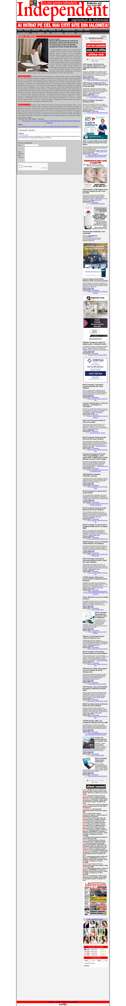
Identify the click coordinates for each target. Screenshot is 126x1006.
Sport (59, 30)
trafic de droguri (103, 648)
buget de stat (101, 203)
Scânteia (90, 355)
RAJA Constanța (91, 112)
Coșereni (89, 416)
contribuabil (98, 701)
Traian (93, 609)
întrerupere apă (104, 112)
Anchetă (27, 30)
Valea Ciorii (93, 433)
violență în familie (102, 355)
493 (96, 61)
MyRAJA (95, 633)
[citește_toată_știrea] (88, 76)
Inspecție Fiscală (99, 80)
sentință (52, 121)
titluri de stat (98, 486)
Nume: (20, 145)
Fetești (98, 503)
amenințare (99, 416)
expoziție (95, 293)
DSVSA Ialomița (91, 554)
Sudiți (97, 539)
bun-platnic (105, 701)
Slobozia (89, 648)
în (95, 792)
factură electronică (102, 776)
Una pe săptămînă (38, 33)
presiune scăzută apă (95, 505)
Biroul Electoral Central (29, 121)
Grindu (93, 755)
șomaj (104, 734)
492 (93, 61)
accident (97, 755)
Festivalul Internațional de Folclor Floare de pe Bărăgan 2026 (97, 470)
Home (20, 30)
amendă (102, 554)
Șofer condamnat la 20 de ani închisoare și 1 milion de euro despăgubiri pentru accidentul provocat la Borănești (48, 126)
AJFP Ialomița (90, 80)
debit (105, 684)
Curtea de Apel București (43, 121)
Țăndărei (98, 398)
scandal (103, 433)
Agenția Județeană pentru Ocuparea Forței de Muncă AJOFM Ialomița (95, 592)
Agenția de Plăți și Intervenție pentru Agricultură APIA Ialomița (96, 156)
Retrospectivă (69, 33)
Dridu (97, 112)
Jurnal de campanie (83, 33)
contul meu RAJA (102, 632)
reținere (95, 355)
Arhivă (87, 30)
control (106, 80)
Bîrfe (48, 33)
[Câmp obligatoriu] (95, 916)
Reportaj (52, 30)
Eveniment (35, 30)
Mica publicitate (57, 33)
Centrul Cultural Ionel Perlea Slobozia (97, 291)
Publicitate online (69, 30)
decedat (102, 755)
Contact (79, 30)
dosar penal (95, 648)
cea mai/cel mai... (24, 33)
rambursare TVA (101, 97)
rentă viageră (102, 156)
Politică (44, 30)
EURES (103, 592)
